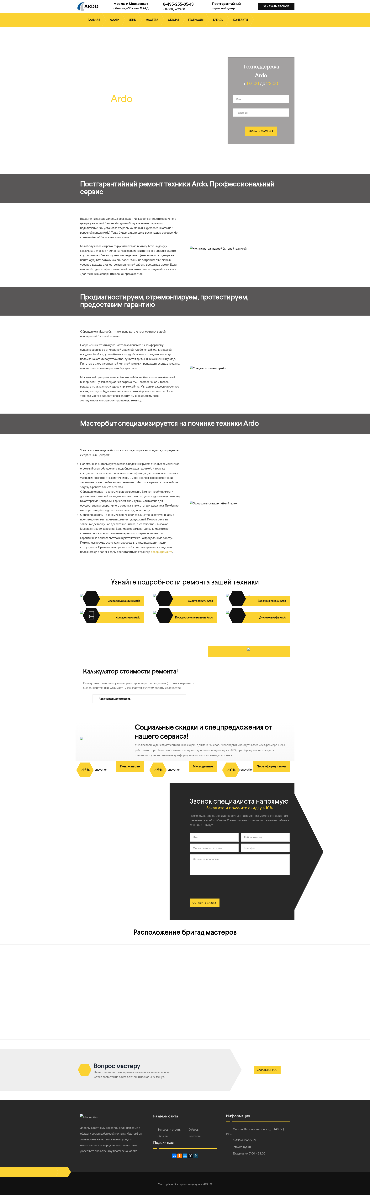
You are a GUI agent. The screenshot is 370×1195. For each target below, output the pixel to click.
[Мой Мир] (185, 1156)
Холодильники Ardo (128, 617)
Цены (132, 19)
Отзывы (162, 1136)
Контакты (240, 19)
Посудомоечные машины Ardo (194, 617)
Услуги (114, 19)
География (196, 19)
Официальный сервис (110, 92)
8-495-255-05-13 (178, 4)
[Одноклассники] (179, 1156)
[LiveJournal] (195, 1156)
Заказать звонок (276, 6)
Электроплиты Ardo (200, 600)
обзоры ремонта (161, 551)
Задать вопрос (267, 1069)
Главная (94, 19)
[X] (190, 1156)
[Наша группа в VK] (63, 1172)
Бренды (218, 19)
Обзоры (173, 19)
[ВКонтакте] (174, 1156)
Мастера (152, 19)
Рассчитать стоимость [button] (114, 699)
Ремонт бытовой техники (115, 115)
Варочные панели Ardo (272, 600)
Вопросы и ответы (169, 1129)
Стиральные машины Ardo (124, 600)
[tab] (139, 698)
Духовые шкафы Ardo (272, 617)
